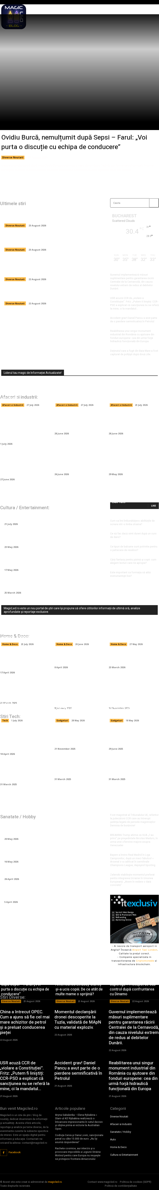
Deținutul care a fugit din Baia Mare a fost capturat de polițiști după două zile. (134, 352)
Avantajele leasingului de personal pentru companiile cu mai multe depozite (78, 393)
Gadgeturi (62, 720)
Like (153, 505)
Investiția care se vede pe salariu (33, 517)
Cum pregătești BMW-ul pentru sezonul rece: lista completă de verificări (133, 461)
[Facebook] (3, 1152)
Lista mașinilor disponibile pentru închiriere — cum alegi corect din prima (79, 461)
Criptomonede (145, 960)
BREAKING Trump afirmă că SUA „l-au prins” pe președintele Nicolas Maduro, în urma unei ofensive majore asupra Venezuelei (134, 840)
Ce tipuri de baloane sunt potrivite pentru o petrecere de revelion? (133, 548)
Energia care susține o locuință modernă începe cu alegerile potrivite (24, 632)
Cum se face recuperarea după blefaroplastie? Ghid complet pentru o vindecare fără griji (50, 892)
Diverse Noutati (12, 157)
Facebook (14, 1152)
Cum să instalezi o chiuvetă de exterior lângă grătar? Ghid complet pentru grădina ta (79, 693)
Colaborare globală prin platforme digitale (76, 769)
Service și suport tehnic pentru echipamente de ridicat (21, 708)
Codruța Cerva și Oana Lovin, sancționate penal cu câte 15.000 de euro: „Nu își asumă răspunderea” (79, 1138)
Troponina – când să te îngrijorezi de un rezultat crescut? (46, 851)
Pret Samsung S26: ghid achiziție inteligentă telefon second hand (78, 708)
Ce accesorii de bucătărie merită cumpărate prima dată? (24, 690)
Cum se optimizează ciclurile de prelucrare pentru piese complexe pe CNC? (25, 739)
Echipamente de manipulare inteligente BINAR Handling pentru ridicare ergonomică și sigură (22, 426)
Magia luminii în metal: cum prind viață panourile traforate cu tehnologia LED (132, 693)
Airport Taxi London (144, 949)
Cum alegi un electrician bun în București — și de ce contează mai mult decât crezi (78, 630)
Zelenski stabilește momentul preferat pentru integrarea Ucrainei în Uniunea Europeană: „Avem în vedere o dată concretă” (132, 880)
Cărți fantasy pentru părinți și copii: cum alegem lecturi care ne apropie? (133, 561)
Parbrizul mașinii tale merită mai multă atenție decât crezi (78, 421)
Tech (5, 720)
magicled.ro (55, 1182)
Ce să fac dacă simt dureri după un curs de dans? (133, 535)
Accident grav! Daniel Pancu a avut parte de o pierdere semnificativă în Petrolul (133, 319)
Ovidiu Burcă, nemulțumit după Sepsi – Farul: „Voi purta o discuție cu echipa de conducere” (74, 142)
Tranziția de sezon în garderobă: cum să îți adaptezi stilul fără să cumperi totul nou (54, 560)
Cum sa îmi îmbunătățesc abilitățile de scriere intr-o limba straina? (132, 522)
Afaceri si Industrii (12, 405)
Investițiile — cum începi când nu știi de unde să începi (132, 421)
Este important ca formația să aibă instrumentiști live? (130, 574)
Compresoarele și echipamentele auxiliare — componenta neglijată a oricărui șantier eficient (25, 464)
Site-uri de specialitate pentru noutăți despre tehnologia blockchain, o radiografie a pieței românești (21, 388)
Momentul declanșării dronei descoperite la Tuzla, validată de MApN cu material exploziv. (77, 1020)
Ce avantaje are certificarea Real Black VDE (76, 736)
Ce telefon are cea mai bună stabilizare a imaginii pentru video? (133, 736)
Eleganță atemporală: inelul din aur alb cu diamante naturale (48, 537)
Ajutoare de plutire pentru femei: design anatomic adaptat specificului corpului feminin (47, 828)
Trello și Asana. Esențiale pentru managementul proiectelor (24, 771)
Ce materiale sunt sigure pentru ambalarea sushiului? (133, 395)
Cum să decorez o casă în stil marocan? (79, 657)
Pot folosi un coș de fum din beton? (132, 657)
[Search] (154, 203)
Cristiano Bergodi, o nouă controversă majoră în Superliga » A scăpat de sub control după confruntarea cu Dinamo (52, 266)
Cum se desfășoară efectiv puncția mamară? (43, 872)
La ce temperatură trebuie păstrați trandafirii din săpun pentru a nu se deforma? (52, 582)
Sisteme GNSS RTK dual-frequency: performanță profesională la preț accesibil (130, 706)
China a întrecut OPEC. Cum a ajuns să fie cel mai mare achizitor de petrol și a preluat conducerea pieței (52, 293)
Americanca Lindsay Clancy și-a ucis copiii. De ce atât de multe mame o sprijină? (51, 239)
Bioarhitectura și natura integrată (131, 769)
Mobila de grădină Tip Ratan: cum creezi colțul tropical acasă (23, 660)
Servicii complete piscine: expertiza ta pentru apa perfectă (131, 632)
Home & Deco (10, 644)
